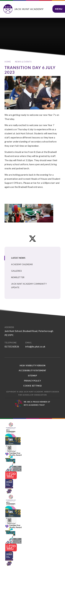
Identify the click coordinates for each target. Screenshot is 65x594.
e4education (40, 395)
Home (8, 61)
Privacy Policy (32, 381)
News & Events (23, 61)
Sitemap (32, 375)
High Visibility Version (33, 365)
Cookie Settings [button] (32, 385)
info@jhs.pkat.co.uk (35, 346)
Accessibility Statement (32, 370)
